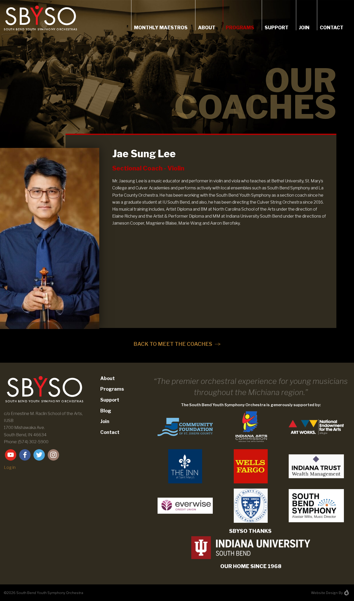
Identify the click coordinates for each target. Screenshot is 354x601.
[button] (177, 344)
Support (276, 27)
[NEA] (316, 426)
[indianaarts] (250, 426)
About (206, 27)
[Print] (185, 465)
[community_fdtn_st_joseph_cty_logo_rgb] (185, 426)
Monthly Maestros (161, 27)
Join (304, 27)
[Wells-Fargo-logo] (251, 465)
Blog (105, 410)
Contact (331, 27)
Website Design (324, 593)
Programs (240, 27)
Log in (10, 467)
